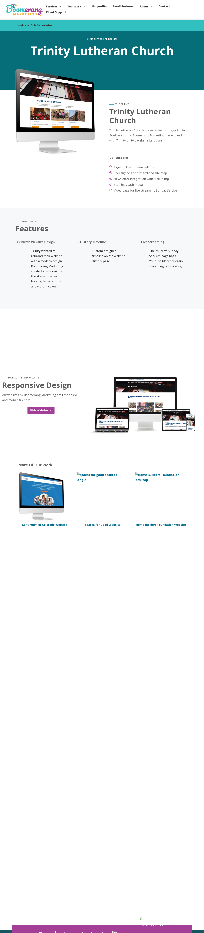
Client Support (56, 12)
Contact (164, 6)
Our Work (74, 6)
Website (46, 25)
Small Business (123, 6)
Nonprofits (99, 6)
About (144, 6)
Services (51, 6)
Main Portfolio (27, 25)
